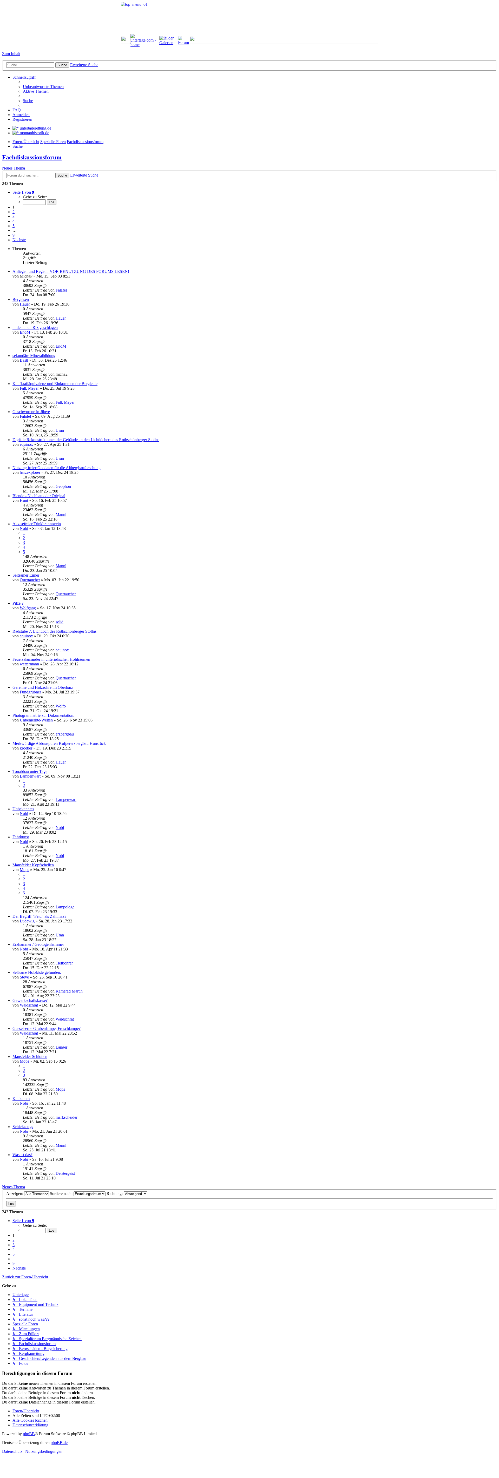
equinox (26, 444)
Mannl (61, 514)
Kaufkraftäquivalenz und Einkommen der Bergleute (54, 383)
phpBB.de (59, 1442)
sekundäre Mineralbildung (33, 355)
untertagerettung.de (35, 128)
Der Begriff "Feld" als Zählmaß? (39, 916)
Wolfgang (28, 608)
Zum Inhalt (11, 53)
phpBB (29, 1434)
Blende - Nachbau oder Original (38, 496)
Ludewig (27, 921)
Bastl (24, 360)
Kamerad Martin (69, 991)
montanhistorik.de (34, 133)
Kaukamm (21, 1098)
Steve (24, 977)
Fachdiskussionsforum (32, 157)
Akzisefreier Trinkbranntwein (36, 524)
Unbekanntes (23, 809)
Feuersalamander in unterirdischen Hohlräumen (51, 659)
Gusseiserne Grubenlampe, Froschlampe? (46, 1028)
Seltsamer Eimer (25, 575)
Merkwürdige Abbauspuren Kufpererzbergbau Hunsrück (59, 743)
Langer (61, 1047)
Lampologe (65, 907)
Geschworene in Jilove (31, 411)
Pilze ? (17, 603)
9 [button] (13, 235)
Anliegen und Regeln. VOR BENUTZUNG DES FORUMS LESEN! (70, 271)
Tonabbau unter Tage (29, 771)
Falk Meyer (29, 388)
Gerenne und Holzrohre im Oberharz (42, 687)
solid (59, 622)
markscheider (66, 1117)
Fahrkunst (20, 837)
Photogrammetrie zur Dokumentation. (43, 715)
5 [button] (13, 226)
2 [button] (13, 212)
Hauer (25, 304)
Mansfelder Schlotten (29, 1056)
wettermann (29, 664)
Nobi (24, 528)
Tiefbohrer (64, 963)
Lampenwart (30, 776)
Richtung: (115, 1193)
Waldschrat (29, 1005)
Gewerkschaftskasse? (30, 1000)
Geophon (63, 486)
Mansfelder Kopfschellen (33, 865)
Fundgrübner (30, 692)
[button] (23, 192)
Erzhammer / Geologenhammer (38, 944)
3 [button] (13, 216)
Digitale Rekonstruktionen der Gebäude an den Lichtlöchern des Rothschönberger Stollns (85, 439)
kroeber (26, 748)
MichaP (26, 276)
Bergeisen (20, 299)
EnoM (25, 332)
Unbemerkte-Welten (36, 720)
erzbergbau (65, 734)
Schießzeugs (22, 1126)
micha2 (62, 374)
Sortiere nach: (62, 1193)
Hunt (24, 500)
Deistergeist (65, 1173)
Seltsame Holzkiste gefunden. (36, 972)
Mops (24, 869)
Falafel (61, 290)
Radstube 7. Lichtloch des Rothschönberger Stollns (54, 631)
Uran (60, 430)
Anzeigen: (15, 1193)
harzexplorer (30, 472)
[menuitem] (43, 86)
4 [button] (13, 221)
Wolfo (61, 706)
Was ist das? (22, 1154)
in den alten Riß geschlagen (35, 327)
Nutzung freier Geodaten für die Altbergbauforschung (56, 467)
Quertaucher (30, 580)
